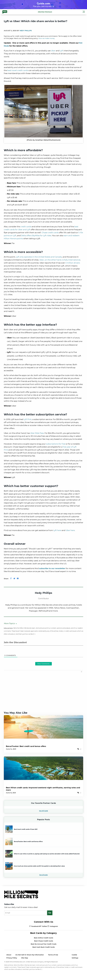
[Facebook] (11, 578)
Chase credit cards (50, 232)
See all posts (43, 875)
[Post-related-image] (43, 727)
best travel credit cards (17, 70)
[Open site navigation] (84, 12)
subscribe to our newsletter (52, 568)
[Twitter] (14, 578)
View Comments (43, 664)
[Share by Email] (18, 578)
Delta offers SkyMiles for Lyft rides (36, 235)
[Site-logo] (4, 12)
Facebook (35, 926)
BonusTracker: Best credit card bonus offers (26, 746)
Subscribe (9, 904)
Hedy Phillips (26, 31)
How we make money (47, 38)
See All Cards (43, 811)
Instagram (54, 926)
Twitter (44, 926)
